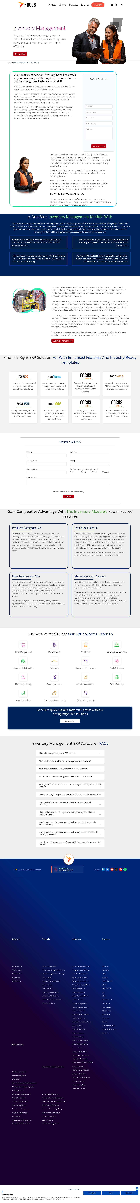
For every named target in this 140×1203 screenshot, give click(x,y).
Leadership (106, 1003)
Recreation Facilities (79, 1085)
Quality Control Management (21, 1120)
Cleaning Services (78, 1000)
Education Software (48, 1003)
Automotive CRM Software (50, 996)
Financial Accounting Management (23, 1087)
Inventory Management (19, 1113)
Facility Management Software (52, 1000)
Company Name (32, 469)
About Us (105, 966)
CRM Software (46, 985)
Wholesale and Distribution (81, 970)
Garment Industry (78, 1037)
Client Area (106, 1033)
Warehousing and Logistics (81, 985)
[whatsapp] (125, 869)
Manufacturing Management (21, 1094)
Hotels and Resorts (78, 1081)
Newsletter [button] (84, 5)
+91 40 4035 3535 (66, 870)
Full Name (30, 452)
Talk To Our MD (107, 981)
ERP (73, 472)
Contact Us (97, 5)
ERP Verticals (16, 977)
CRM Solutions (17, 970)
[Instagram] (120, 869)
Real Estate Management (50, 992)
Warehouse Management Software (53, 970)
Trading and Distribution (20, 1101)
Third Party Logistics (79, 1088)
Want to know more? (62, 340)
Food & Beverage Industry (80, 1007)
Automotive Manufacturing (80, 966)
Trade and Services (78, 992)
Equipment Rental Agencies (81, 1077)
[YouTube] (112, 869)
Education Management (80, 974)
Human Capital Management (51, 1113)
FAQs (104, 985)
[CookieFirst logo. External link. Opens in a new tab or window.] (2, 1192)
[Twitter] (116, 869)
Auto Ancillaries (77, 1026)
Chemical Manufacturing (80, 1044)
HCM (94, 472)
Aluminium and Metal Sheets (81, 1022)
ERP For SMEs (16, 974)
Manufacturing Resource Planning (53, 974)
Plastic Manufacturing (79, 1051)
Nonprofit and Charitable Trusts (82, 1063)
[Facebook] (107, 869)
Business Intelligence (19, 1072)
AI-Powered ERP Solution (50, 1094)
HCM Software (47, 988)
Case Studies (106, 1007)
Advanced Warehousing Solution (52, 1098)
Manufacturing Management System (54, 1101)
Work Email (73, 452)
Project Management (19, 1098)
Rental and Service (78, 1011)
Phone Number (32, 461)
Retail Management (78, 988)
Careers (105, 977)
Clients (104, 1022)
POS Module (16, 1116)
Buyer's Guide (107, 988)
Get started (20, 54)
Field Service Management (80, 1014)
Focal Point (106, 1018)
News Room (106, 1014)
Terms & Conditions (74, 1189)
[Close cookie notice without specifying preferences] (137, 1189)
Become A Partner (108, 1026)
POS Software (46, 977)
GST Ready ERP (107, 1000)
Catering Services (78, 1066)
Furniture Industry (78, 1033)
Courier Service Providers (80, 1070)
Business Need (31, 478)
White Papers (106, 1011)
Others (106, 472)
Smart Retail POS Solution (50, 1105)
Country (72, 461)
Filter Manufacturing (78, 1029)
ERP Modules (16, 981)
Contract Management (19, 1076)
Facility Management (49, 1116)
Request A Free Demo (109, 1029)
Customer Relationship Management (54, 1109)
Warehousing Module (19, 1105)
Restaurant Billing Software (51, 981)
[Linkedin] (103, 869)
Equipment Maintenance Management (24, 1083)
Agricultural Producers (79, 1059)
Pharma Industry (77, 1048)
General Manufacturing (79, 977)
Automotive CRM (47, 1120)
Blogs (104, 974)
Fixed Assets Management (20, 1109)
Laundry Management (79, 1003)
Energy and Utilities (78, 1074)
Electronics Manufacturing (80, 1055)
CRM (84, 472)
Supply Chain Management (20, 1124)
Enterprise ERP (17, 966)
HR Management (17, 1090)
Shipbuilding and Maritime (80, 996)
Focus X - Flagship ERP (49, 966)
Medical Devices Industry (80, 1040)
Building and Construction (80, 981)
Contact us (70, 721)
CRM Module (16, 1079)
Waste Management (78, 1018)
